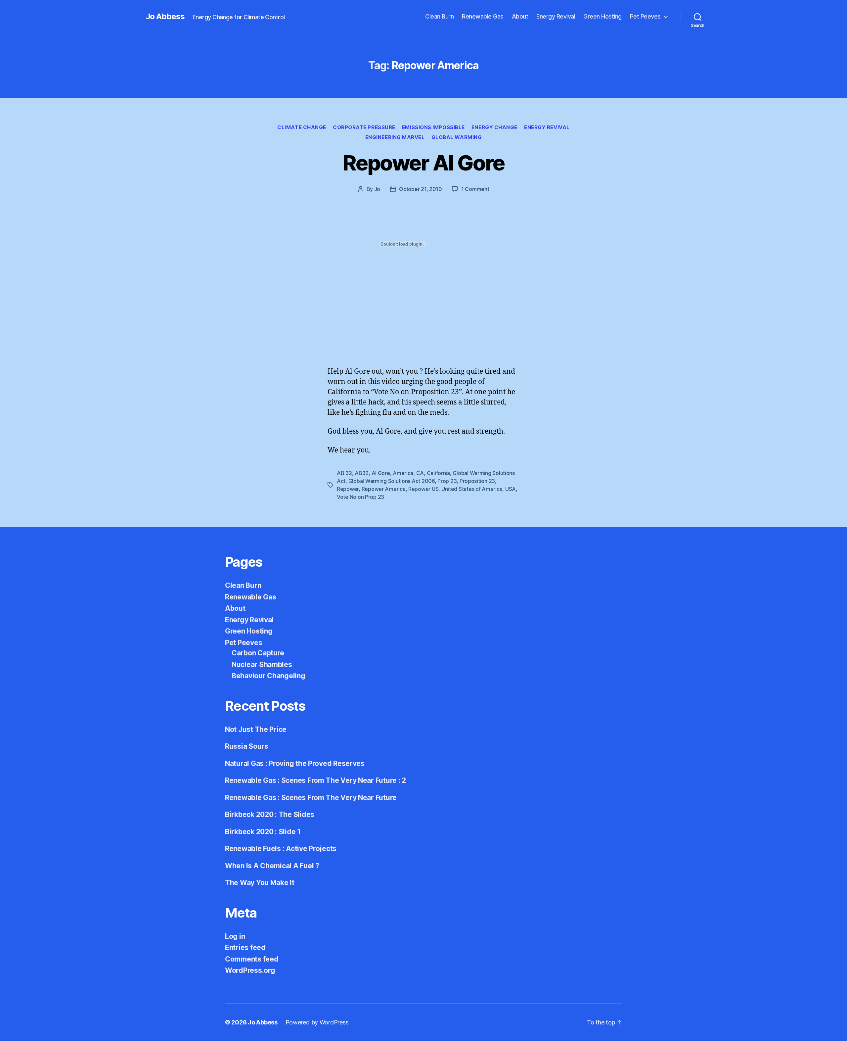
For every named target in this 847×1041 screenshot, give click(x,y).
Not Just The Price (256, 729)
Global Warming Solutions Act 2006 (391, 481)
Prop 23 (447, 481)
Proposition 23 (477, 481)
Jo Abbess (165, 17)
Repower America (384, 489)
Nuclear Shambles (262, 664)
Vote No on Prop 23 (360, 497)
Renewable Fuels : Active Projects (280, 848)
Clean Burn (439, 16)
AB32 (362, 473)
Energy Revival (555, 16)
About (520, 16)
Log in (235, 936)
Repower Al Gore (423, 162)
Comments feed (252, 959)
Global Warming (456, 137)
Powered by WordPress (317, 1022)
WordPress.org (250, 970)
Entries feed (245, 947)
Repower (348, 489)
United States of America (472, 489)
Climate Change (301, 127)
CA (420, 473)
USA (510, 489)
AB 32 (344, 473)
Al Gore (381, 473)
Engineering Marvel (395, 137)
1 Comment (475, 189)
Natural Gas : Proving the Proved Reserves (295, 763)
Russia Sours (246, 746)
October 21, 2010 (420, 189)
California (438, 473)
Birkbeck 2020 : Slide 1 (263, 832)
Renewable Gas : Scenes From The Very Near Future (311, 797)
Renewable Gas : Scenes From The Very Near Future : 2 (315, 780)
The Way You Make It (259, 882)
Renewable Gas (483, 16)
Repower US (423, 489)
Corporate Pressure (364, 127)
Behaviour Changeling (268, 676)
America (403, 473)
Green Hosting (602, 16)
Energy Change (494, 127)
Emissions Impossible (433, 127)
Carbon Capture (258, 653)
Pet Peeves (645, 16)
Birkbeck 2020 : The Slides (269, 814)
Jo (377, 189)
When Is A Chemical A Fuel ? (272, 866)
